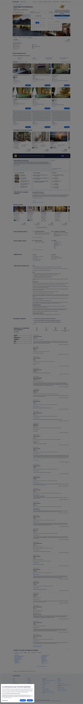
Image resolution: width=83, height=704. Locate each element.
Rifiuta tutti (23, 700)
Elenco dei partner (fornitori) (7, 697)
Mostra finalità (5, 700)
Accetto (29, 700)
